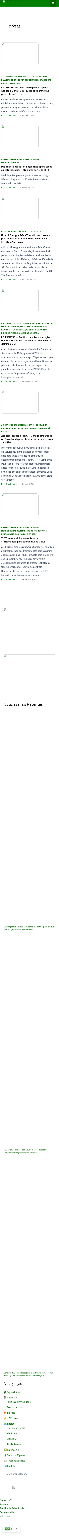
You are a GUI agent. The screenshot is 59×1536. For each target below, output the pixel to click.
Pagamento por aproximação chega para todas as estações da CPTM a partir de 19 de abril (26, 168)
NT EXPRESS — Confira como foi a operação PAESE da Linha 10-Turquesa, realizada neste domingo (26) (26, 340)
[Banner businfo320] (29, 629)
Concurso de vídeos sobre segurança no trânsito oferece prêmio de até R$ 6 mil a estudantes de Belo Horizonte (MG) (28, 1374)
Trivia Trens (15, 83)
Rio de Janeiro (14, 1444)
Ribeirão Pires (8, 333)
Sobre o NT (6, 1500)
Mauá (23, 326)
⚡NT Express (11, 1418)
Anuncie (4, 1504)
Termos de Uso (14, 1407)
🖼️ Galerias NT (11, 1450)
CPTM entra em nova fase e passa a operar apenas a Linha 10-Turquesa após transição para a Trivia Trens (25, 90)
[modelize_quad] (29, 675)
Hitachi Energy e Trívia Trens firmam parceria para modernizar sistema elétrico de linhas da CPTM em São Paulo (26, 238)
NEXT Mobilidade (35, 326)
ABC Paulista (8, 323)
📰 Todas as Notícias (14, 1461)
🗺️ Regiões (9, 1424)
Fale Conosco (6, 1516)
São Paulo (23, 231)
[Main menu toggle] (53, 3)
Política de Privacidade (19, 1402)
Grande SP (12, 1439)
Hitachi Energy (9, 231)
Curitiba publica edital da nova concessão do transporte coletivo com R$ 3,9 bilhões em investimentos (29, 928)
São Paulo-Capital (16, 1428)
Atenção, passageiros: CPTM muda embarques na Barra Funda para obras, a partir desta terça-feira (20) (27, 439)
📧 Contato (9, 1466)
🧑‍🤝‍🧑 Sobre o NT (11, 1397)
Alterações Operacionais (14, 76)
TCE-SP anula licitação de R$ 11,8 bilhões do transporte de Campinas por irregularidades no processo (26, 1151)
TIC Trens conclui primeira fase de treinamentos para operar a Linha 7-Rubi (23, 539)
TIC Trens (32, 534)
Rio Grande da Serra (28, 333)
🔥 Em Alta (9, 1413)
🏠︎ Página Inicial (12, 1392)
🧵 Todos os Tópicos (14, 1455)
